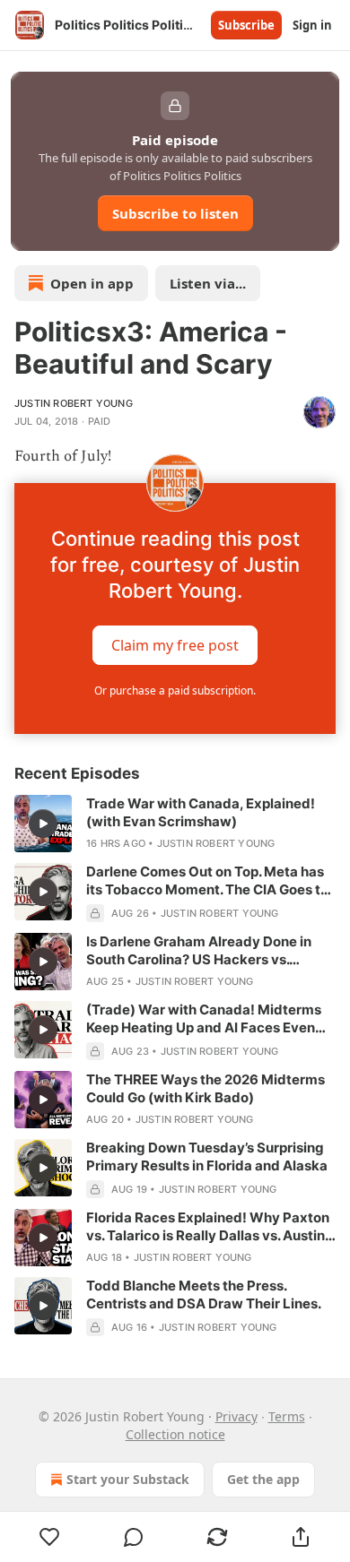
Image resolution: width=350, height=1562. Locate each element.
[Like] (49, 1537)
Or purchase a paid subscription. (175, 690)
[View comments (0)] (133, 1537)
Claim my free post (175, 645)
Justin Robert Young (73, 403)
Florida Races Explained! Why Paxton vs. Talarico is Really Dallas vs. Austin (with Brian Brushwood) (207, 1227)
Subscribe (246, 25)
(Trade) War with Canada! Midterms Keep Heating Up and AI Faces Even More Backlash (203, 1019)
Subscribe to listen (175, 213)
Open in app (92, 283)
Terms (286, 1416)
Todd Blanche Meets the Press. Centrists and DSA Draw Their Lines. (203, 1294)
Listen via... (208, 283)
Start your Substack (127, 1479)
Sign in (312, 25)
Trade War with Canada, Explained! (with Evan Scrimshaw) (200, 812)
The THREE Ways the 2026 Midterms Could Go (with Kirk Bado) (205, 1088)
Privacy (236, 1416)
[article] (175, 823)
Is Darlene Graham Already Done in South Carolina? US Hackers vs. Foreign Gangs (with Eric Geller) (198, 951)
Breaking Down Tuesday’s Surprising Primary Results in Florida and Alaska (207, 1156)
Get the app (263, 1479)
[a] (43, 823)
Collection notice (175, 1434)
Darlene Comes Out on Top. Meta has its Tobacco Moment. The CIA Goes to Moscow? (207, 881)
